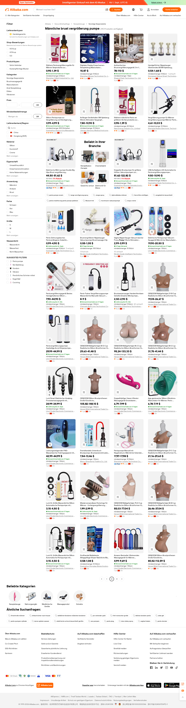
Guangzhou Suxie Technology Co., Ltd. (163, 183)
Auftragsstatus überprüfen (160, 648)
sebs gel (161, 615)
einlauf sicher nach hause (41, 615)
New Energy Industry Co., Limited (127, 128)
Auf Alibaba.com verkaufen (160, 639)
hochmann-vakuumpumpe (110, 201)
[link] (182, 684)
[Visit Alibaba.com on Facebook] (151, 667)
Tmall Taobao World (78, 696)
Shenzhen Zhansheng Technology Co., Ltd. (128, 306)
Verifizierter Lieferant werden (161, 653)
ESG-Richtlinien (11, 648)
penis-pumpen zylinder (19, 621)
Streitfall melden (120, 648)
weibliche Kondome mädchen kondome (71, 615)
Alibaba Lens (10, 685)
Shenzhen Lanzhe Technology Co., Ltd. (128, 461)
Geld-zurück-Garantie (49, 644)
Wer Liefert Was (129, 696)
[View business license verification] (116, 704)
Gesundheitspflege (62, 24)
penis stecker (162, 621)
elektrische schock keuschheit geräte (70, 621)
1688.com (65, 696)
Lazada (91, 696)
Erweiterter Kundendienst (51, 653)
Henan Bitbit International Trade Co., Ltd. (163, 304)
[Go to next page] (122, 579)
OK (37, 105)
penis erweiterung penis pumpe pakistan (63, 201)
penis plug (110, 621)
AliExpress (55, 696)
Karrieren (8, 653)
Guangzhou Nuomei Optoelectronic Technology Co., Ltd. (61, 185)
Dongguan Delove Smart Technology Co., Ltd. (163, 76)
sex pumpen (95, 621)
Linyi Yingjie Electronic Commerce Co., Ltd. (163, 251)
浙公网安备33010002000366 (134, 704)
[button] (106, 9)
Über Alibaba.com (12, 634)
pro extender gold (99, 615)
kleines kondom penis (143, 615)
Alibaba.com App (136, 685)
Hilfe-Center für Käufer (123, 639)
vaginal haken (145, 621)
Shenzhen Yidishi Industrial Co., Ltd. (60, 78)
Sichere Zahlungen (48, 639)
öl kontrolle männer (18, 615)
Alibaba (48, 24)
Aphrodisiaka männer (119, 195)
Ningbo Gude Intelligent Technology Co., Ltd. (95, 254)
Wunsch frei (89, 201)
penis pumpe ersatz (56, 195)
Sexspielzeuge (79, 24)
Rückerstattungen (121, 653)
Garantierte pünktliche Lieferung (54, 648)
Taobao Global (101, 696)
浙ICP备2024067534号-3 (158, 704)
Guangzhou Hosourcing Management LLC (61, 130)
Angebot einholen (84, 644)
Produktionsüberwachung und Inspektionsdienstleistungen (53, 659)
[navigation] (24, 301)
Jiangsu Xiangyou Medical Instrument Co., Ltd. (95, 130)
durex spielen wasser (41, 621)
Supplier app (87, 685)
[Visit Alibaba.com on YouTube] (171, 667)
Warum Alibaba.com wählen (16, 639)
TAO (110, 696)
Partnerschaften (156, 658)
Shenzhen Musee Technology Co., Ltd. (95, 76)
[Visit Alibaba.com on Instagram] (166, 667)
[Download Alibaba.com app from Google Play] (172, 685)
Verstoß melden (120, 665)
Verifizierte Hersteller (85, 639)
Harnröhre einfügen (141, 195)
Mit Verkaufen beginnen (159, 644)
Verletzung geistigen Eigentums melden (126, 659)
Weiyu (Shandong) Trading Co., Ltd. (93, 461)
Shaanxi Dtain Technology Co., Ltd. (127, 78)
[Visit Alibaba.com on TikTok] (176, 667)
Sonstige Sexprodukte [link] (97, 24)
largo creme (131, 201)
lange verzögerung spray (79, 195)
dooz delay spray (127, 621)
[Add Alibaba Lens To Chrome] (44, 685)
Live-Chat (117, 644)
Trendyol (117, 696)
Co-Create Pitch (11, 644)
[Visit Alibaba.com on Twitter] (161, 667)
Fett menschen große (120, 615)
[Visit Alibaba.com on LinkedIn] (156, 667)
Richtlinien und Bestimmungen (53, 665)
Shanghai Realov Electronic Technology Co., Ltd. (163, 128)
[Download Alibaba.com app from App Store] (153, 685)
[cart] (141, 10)
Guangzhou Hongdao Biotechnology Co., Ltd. (95, 566)
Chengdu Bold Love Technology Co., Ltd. (95, 306)
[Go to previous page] (101, 579)
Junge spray (100, 195)
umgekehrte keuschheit (164, 195)
